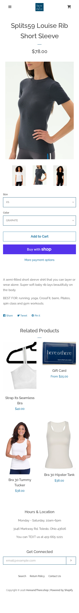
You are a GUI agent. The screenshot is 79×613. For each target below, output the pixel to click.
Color (6, 212)
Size (5, 194)
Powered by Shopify (61, 590)
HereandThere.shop (37, 590)
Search (22, 576)
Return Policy (37, 576)
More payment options (39, 260)
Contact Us (54, 576)
